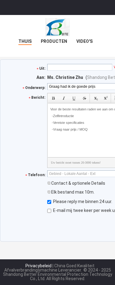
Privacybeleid (38, 265)
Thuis (25, 41)
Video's (84, 41)
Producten (54, 41)
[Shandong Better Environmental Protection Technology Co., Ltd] (57, 27)
